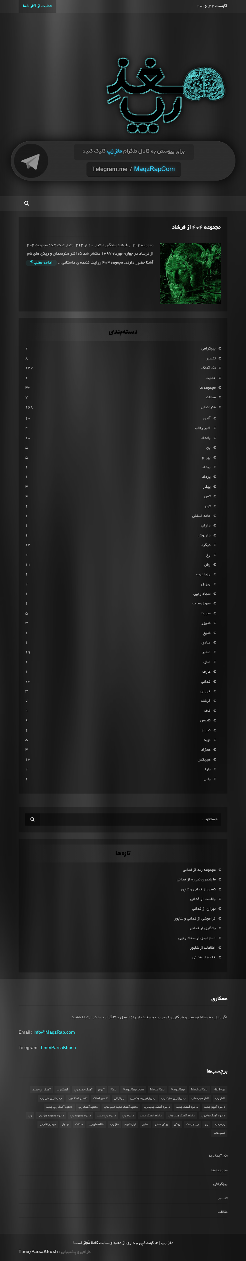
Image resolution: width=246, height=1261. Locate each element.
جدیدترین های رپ (51, 1098)
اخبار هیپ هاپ (200, 1098)
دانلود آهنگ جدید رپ (157, 1107)
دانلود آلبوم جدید (214, 1107)
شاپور (205, 623)
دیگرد (205, 545)
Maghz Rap (199, 1089)
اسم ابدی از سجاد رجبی (197, 938)
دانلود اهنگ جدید (151, 1115)
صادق (205, 643)
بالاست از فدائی (203, 899)
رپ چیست (192, 1124)
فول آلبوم (130, 1124)
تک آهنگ (208, 368)
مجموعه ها (208, 388)
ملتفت (79, 1124)
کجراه (206, 730)
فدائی (205, 682)
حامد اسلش (201, 516)
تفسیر (211, 359)
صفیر (206, 652)
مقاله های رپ (96, 1124)
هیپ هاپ (219, 1133)
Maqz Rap (157, 1089)
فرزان (205, 691)
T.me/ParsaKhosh (58, 1047)
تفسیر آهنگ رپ (77, 1098)
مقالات (211, 397)
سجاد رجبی (201, 594)
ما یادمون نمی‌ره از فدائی (196, 880)
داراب (205, 526)
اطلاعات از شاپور (203, 948)
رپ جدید (219, 1124)
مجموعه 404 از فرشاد (196, 227)
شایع (206, 633)
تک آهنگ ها (218, 1156)
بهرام (206, 458)
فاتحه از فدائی (204, 957)
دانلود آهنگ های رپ (213, 1115)
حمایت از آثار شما (37, 6)
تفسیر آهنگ (100, 1098)
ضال (206, 662)
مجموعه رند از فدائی (199, 870)
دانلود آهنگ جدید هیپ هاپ (121, 1107)
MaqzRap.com (133, 1089)
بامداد (205, 438)
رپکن (177, 1124)
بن (208, 448)
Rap (114, 1089)
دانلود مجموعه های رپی (51, 1115)
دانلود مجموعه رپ (80, 1115)
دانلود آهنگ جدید (187, 1107)
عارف (206, 672)
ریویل (205, 584)
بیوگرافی (208, 349)
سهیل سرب (201, 603)
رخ (208, 555)
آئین (206, 418)
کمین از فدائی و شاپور (198, 889)
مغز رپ (114, 1124)
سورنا (205, 613)
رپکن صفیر (161, 1124)
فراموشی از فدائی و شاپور (195, 919)
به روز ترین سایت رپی (142, 1098)
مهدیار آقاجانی (48, 1124)
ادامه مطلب (43, 263)
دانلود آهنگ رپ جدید (59, 1107)
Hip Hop (219, 1089)
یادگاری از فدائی (203, 928)
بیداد (206, 467)
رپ (30, 1115)
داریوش (204, 536)
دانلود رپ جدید (106, 1115)
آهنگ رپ (62, 1089)
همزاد (205, 750)
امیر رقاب (202, 428)
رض (207, 565)
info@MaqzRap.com (54, 1032)
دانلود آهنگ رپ (88, 1107)
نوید (207, 740)
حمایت (211, 378)
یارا (207, 769)
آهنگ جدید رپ (83, 1089)
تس (207, 496)
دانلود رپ (128, 1115)
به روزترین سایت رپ (173, 1098)
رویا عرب (203, 574)
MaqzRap (178, 1089)
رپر (206, 1124)
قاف (207, 711)
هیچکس (204, 760)
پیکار (206, 487)
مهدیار (65, 1124)
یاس (207, 779)
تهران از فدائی (204, 909)
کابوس (205, 721)
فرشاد (205, 701)
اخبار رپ (220, 1098)
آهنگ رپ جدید (41, 1089)
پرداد (206, 477)
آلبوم (101, 1089)
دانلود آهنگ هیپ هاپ (181, 1115)
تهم (207, 506)
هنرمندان (208, 407)
